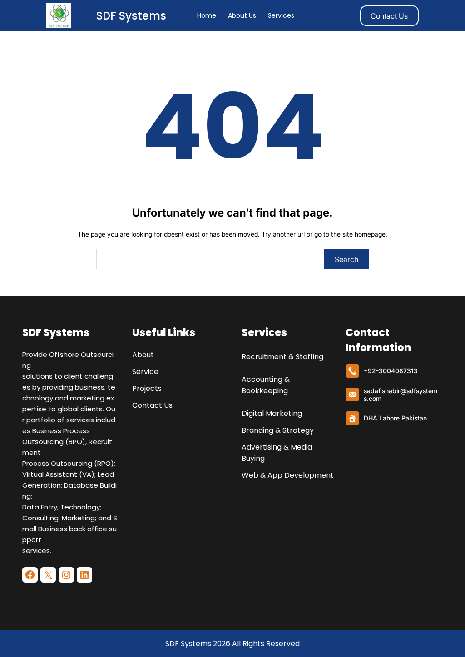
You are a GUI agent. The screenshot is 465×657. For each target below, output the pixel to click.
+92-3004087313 (391, 371)
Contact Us (389, 15)
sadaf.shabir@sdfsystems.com (400, 394)
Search (346, 259)
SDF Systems (131, 15)
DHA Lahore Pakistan (395, 418)
